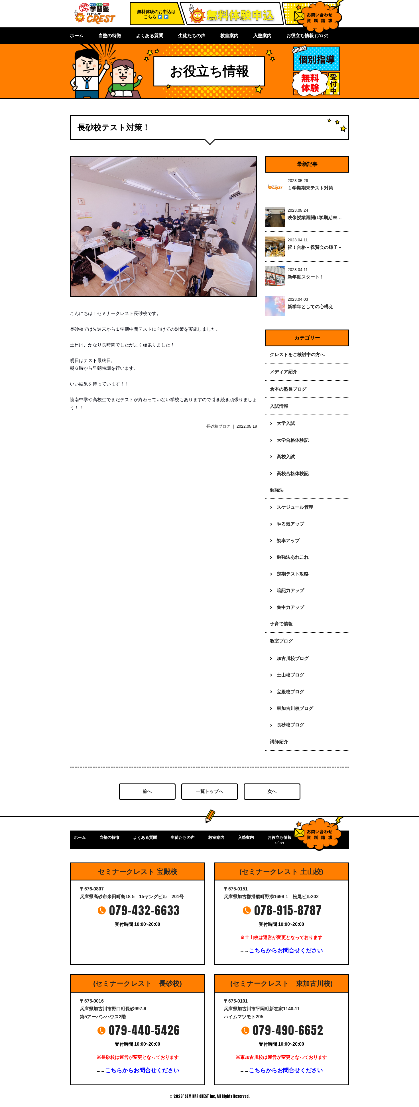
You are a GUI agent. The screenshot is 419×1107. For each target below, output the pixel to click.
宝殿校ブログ (290, 691)
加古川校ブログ (293, 658)
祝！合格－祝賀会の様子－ (315, 247)
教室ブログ (281, 641)
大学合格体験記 (293, 440)
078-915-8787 (288, 910)
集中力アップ (290, 607)
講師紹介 (279, 741)
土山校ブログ (290, 674)
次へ (271, 791)
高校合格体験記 (293, 473)
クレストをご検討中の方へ (297, 354)
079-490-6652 (288, 1030)
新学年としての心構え (310, 306)
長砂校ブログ (218, 426)
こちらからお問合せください (286, 950)
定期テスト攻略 (293, 573)
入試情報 (279, 406)
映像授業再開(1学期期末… (315, 217)
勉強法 (277, 490)
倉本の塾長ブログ (288, 389)
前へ (147, 791)
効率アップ (288, 540)
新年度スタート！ (306, 276)
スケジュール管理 (295, 507)
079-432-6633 (144, 910)
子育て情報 (281, 623)
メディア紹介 (283, 371)
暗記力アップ (290, 590)
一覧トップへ (209, 791)
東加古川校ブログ (295, 708)
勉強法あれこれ (293, 557)
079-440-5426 (144, 1030)
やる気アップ (290, 524)
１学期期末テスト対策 (310, 187)
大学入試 (286, 423)
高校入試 (286, 456)
